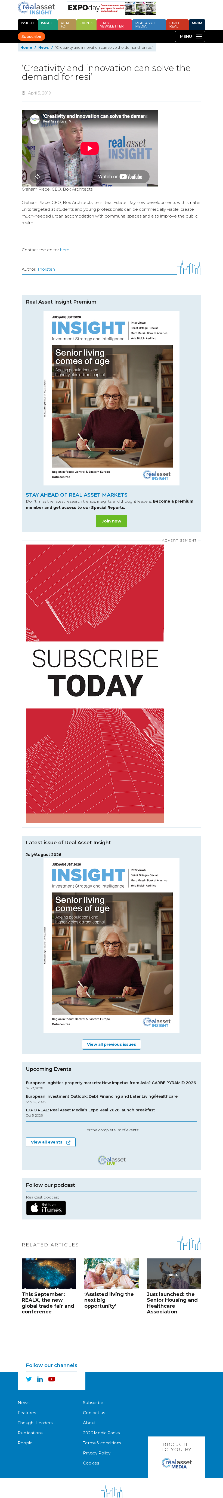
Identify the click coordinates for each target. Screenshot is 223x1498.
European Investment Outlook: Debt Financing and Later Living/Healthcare (102, 1099)
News (43, 47)
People (25, 1442)
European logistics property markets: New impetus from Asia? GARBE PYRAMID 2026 (111, 1085)
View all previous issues (111, 1044)
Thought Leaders (35, 1422)
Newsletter (112, 24)
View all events (46, 1142)
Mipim (197, 23)
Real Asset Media (145, 24)
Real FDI (65, 24)
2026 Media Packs (101, 1432)
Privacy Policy (96, 1453)
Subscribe (31, 36)
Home (26, 47)
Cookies (91, 1463)
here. (65, 249)
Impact (47, 23)
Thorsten (46, 269)
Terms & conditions (102, 1442)
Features (27, 1412)
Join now (111, 521)
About (89, 1422)
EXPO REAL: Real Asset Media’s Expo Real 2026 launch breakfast (90, 1112)
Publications (30, 1432)
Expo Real (174, 24)
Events (86, 23)
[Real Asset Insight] (36, 7)
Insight (28, 23)
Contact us (94, 1412)
